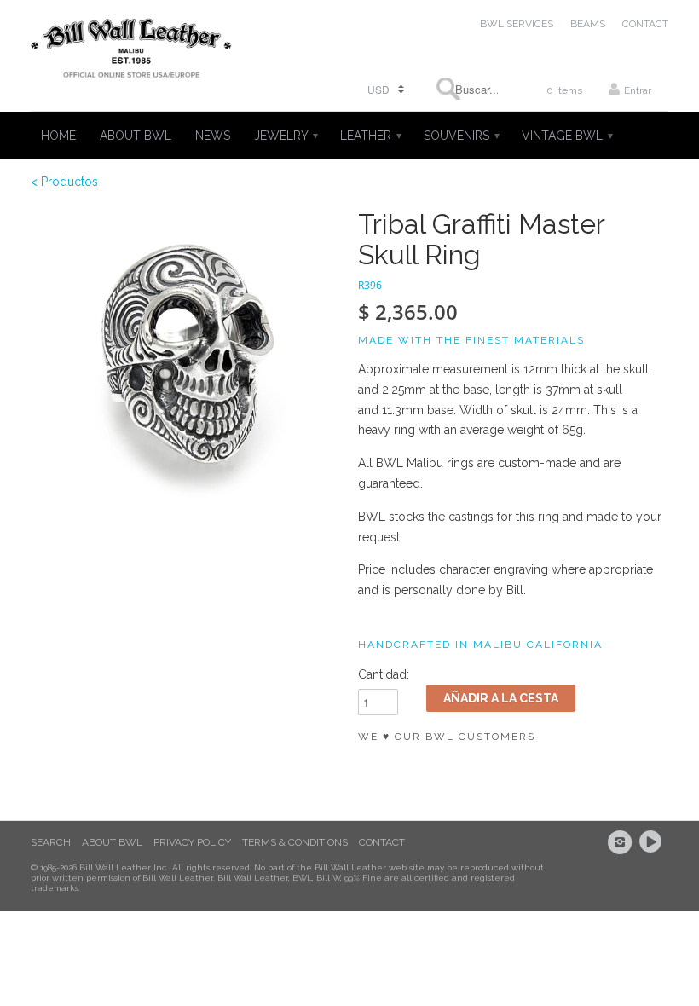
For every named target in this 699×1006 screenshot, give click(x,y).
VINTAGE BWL (566, 135)
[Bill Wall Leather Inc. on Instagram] (622, 842)
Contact (382, 842)
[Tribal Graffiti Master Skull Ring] (186, 364)
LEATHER (370, 135)
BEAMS (587, 24)
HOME (58, 135)
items (564, 90)
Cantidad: (383, 674)
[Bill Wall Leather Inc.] (131, 51)
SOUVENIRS (461, 135)
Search (51, 842)
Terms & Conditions (295, 842)
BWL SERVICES (516, 24)
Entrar (637, 90)
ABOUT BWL (135, 135)
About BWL (112, 842)
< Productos (64, 181)
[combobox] (467, 89)
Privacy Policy (192, 842)
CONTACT (645, 24)
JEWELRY (285, 135)
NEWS (212, 135)
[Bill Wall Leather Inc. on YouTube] (653, 842)
